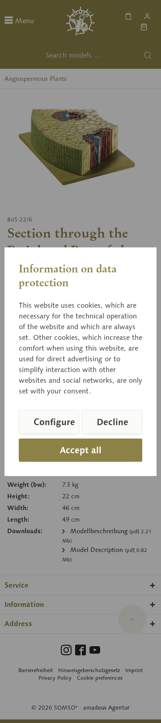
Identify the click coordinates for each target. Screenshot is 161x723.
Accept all (81, 450)
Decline (112, 422)
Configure (54, 422)
